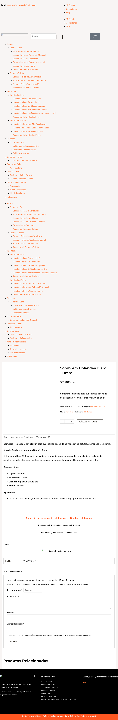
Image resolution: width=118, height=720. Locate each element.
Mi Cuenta (70, 5)
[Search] (59, 37)
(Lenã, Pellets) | (58, 533)
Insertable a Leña (17, 95)
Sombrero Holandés (97, 407)
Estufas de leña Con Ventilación (26, 51)
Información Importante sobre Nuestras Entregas (58, 699)
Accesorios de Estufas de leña (25, 69)
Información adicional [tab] (25, 437)
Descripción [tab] (8, 437)
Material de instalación (16, 182)
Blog (68, 12)
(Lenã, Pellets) (73, 525)
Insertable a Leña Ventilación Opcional (29, 106)
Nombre (11, 612)
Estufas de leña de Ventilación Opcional (29, 55)
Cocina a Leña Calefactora (21, 175)
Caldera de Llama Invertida (24, 149)
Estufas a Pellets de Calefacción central (29, 80)
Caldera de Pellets (14, 157)
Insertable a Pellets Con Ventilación (28, 131)
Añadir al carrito (89, 421)
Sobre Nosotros (46, 681)
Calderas (11, 138)
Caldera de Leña (17, 142)
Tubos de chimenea (18, 189)
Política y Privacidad (48, 684)
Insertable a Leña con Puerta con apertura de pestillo (35, 113)
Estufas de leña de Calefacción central (29, 62)
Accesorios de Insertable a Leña (26, 117)
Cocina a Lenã (71, 533)
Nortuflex (69, 412)
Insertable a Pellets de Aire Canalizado (29, 124)
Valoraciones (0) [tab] (43, 437)
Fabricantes (12, 197)
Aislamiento (15, 186)
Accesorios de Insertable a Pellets (27, 135)
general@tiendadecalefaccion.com (21, 5)
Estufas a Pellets (17, 73)
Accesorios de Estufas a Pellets (26, 87)
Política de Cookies (48, 690)
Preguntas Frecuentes (49, 696)
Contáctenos (71, 9)
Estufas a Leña (16, 47)
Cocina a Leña (13, 171)
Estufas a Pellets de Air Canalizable (27, 77)
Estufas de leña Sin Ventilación (25, 58)
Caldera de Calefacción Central (23, 160)
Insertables (11, 91)
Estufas (10, 44)
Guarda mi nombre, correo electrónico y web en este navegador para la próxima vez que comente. (50, 635)
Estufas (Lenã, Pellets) (48, 525)
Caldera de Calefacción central (26, 146)
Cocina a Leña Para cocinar (21, 178)
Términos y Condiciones (49, 687)
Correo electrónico (15, 624)
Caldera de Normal (21, 153)
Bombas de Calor (14, 164)
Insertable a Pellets (18, 120)
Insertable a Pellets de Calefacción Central (31, 127)
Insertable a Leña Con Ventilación (27, 98)
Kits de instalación (17, 193)
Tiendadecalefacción (81, 518)
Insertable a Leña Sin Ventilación (26, 102)
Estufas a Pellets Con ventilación (26, 84)
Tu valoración (14, 596)
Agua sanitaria (16, 168)
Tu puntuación (14, 590)
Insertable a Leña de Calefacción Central (30, 109)
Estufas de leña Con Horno (24, 66)
